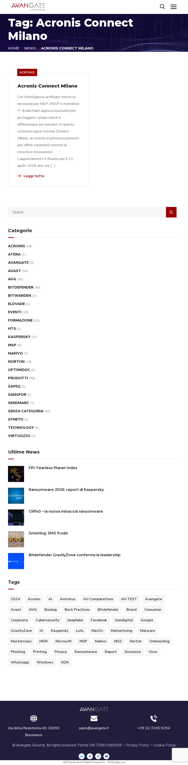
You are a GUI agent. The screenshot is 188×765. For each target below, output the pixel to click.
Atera (14, 254)
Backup (50, 609)
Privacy (61, 651)
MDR (43, 641)
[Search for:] (92, 212)
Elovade (16, 303)
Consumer (152, 609)
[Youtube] (106, 756)
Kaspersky (19, 336)
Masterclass (21, 641)
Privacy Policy (137, 745)
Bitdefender (20, 287)
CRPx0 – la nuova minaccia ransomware (66, 511)
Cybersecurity (47, 620)
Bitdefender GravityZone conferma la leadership (75, 555)
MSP (12, 345)
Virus (153, 651)
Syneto (15, 419)
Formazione (20, 320)
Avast (14, 270)
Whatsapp (20, 662)
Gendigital (124, 620)
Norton (16, 361)
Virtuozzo (19, 435)
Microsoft (63, 641)
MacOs (97, 630)
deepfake (75, 620)
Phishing (18, 651)
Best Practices (77, 609)
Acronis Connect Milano (47, 86)
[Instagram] (98, 756)
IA (41, 630)
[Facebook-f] (90, 756)
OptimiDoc (19, 369)
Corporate (19, 620)
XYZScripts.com (116, 762)
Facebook (99, 620)
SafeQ (14, 386)
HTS (12, 328)
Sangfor (17, 394)
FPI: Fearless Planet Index (53, 468)
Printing (40, 651)
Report (111, 651)
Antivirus (67, 599)
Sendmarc (18, 402)
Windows (45, 662)
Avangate (18, 262)
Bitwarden (19, 295)
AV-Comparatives (98, 599)
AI (50, 599)
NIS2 (118, 641)
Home (13, 48)
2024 (15, 599)
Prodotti (18, 378)
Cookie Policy (165, 745)
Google (147, 620)
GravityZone (21, 630)
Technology (21, 427)
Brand (131, 609)
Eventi (15, 312)
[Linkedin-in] (82, 756)
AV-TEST (129, 599)
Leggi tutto (33, 176)
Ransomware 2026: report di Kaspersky (66, 489)
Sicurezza (132, 651)
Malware (147, 630)
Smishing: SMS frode (48, 533)
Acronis (27, 72)
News (30, 48)
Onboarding (159, 641)
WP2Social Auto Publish (77, 762)
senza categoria (25, 411)
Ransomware (86, 651)
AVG (12, 279)
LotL (80, 630)
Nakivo (15, 353)
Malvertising (121, 630)
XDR (65, 662)
